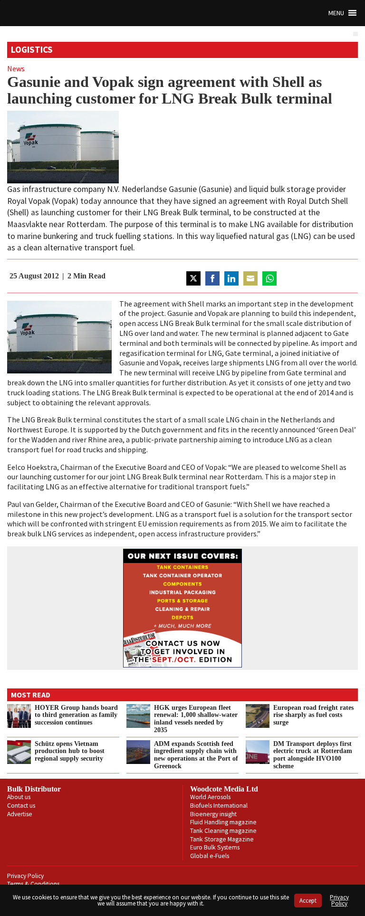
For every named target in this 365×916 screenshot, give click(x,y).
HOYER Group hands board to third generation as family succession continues (76, 715)
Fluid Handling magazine (223, 822)
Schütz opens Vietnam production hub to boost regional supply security (70, 751)
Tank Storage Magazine (222, 839)
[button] (336, 13)
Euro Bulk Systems (215, 847)
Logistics (32, 49)
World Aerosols (210, 797)
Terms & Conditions (33, 884)
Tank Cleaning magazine (223, 831)
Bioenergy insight (213, 814)
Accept (308, 901)
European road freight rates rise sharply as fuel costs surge (313, 715)
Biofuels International (219, 806)
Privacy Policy (25, 876)
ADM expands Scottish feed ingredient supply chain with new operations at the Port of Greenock (196, 755)
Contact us (21, 806)
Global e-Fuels (209, 856)
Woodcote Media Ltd (224, 789)
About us (18, 797)
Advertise (19, 814)
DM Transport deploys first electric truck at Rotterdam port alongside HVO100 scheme (312, 755)
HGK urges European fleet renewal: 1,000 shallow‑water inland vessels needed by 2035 (196, 719)
